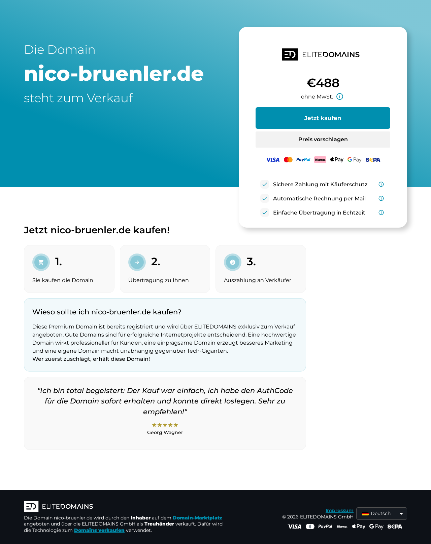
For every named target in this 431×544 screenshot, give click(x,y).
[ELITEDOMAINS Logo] (125, 507)
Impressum (340, 510)
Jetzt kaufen (322, 118)
